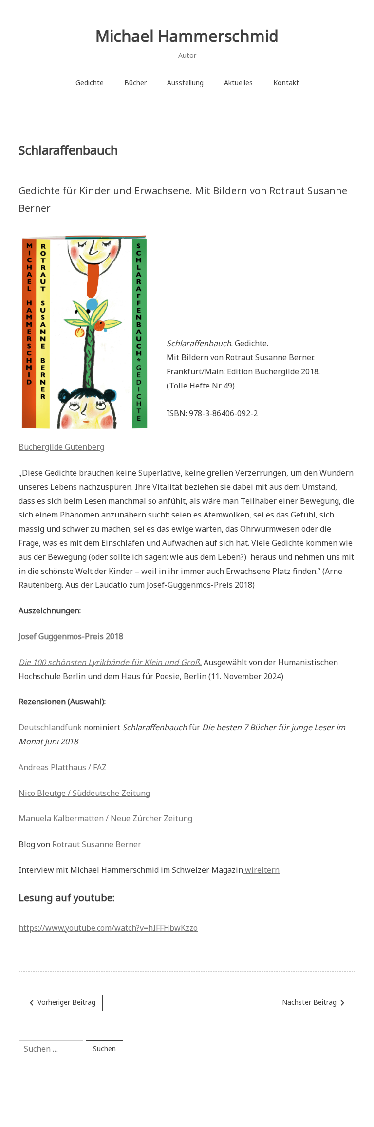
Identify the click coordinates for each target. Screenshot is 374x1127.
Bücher (135, 82)
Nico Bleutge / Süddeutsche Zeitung (84, 793)
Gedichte (89, 82)
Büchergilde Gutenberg (61, 447)
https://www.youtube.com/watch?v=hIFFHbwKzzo (108, 928)
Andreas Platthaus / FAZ (63, 767)
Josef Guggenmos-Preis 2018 (71, 636)
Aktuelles (238, 82)
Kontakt (286, 82)
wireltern (261, 870)
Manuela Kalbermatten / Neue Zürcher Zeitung (105, 818)
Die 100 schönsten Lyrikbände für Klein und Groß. (110, 662)
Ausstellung (185, 82)
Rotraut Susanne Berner (96, 844)
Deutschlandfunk (50, 727)
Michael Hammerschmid (187, 35)
